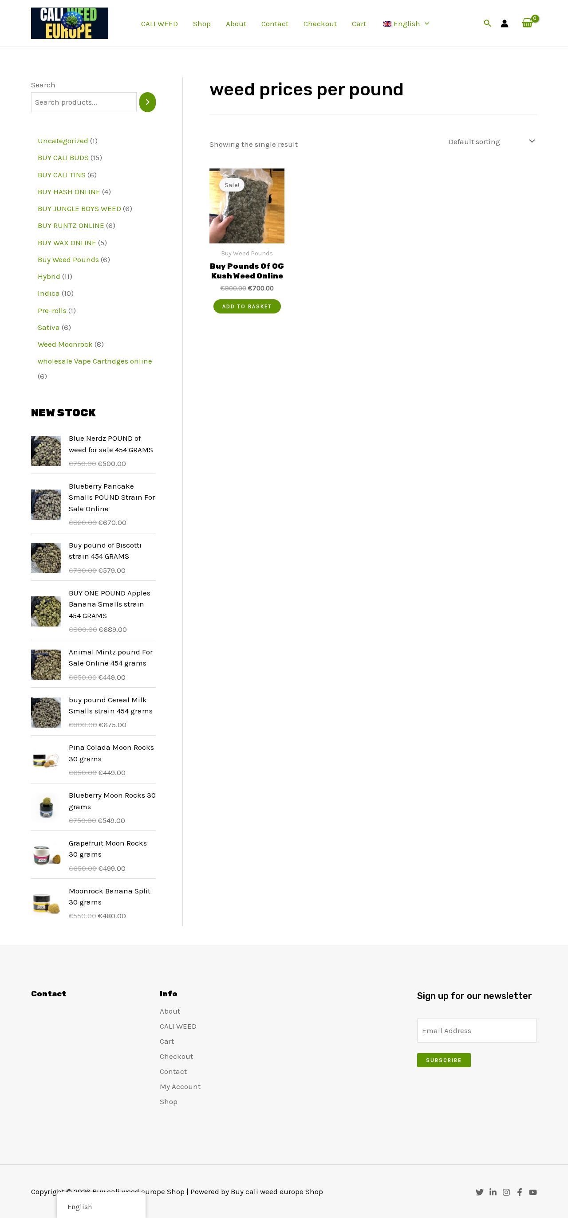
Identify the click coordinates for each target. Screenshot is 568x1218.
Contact (274, 23)
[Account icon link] (505, 23)
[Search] (147, 102)
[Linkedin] (493, 1192)
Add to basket (247, 306)
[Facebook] (520, 1192)
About (236, 23)
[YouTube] (533, 1192)
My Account (180, 1086)
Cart (359, 23)
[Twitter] (480, 1192)
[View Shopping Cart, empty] (527, 23)
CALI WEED (159, 23)
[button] (424, 23)
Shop (202, 23)
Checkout (320, 23)
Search (43, 84)
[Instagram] (506, 1192)
